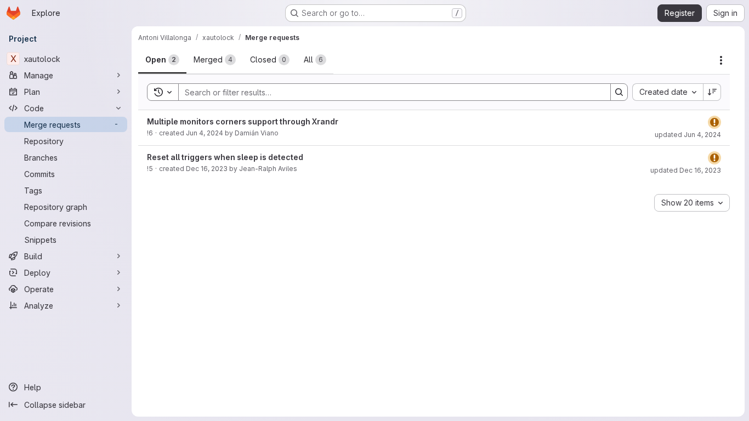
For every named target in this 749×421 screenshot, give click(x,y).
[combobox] (667, 92)
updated (688, 134)
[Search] (619, 92)
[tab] (162, 59)
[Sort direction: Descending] (712, 92)
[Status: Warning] (714, 122)
